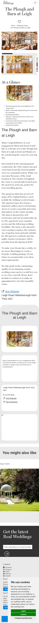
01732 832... (10, 395)
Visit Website (12, 291)
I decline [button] (23, 614)
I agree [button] (23, 611)
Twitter (7, 571)
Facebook (8, 567)
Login (5, 598)
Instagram (8, 569)
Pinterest (8, 574)
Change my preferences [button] (23, 618)
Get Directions (12, 402)
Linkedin (8, 576)
